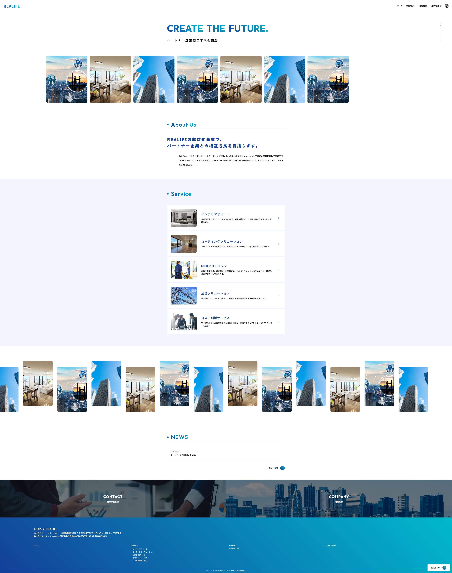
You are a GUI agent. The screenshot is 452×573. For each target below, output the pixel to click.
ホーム (400, 6)
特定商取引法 (234, 548)
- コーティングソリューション (142, 552)
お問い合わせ (436, 6)
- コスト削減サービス (139, 561)
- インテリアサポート (139, 549)
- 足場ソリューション (139, 558)
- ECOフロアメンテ (138, 555)
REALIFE (12, 6)
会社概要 (423, 6)
